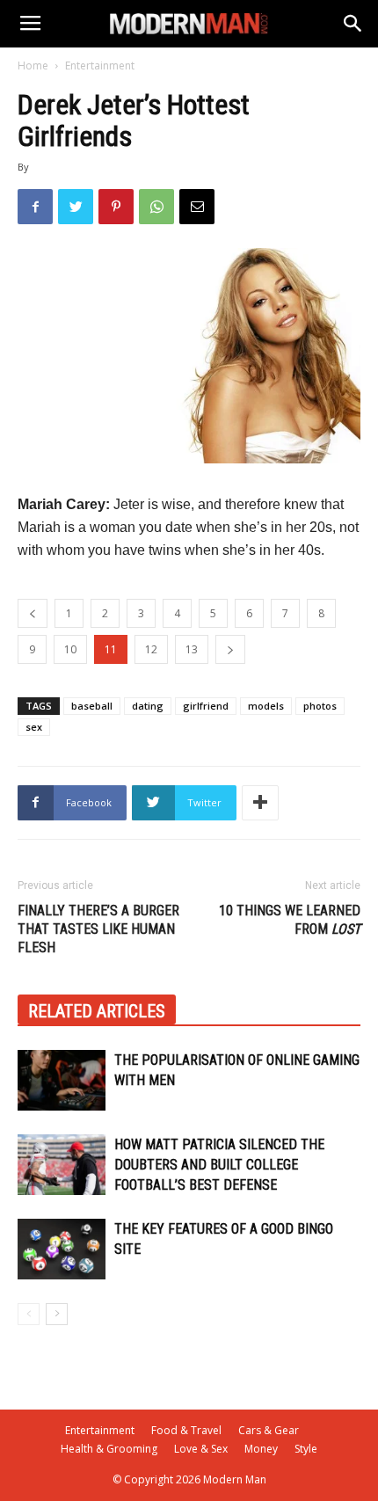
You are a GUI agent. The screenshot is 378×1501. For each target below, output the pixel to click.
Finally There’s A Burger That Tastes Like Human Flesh (98, 929)
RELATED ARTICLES (96, 1011)
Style (305, 1448)
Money (261, 1448)
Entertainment (99, 65)
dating (148, 705)
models (266, 705)
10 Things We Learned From (289, 919)
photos (320, 705)
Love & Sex (201, 1448)
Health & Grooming (109, 1448)
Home (33, 65)
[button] (353, 23)
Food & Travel (186, 1430)
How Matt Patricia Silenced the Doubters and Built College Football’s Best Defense (219, 1164)
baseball (92, 705)
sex (33, 726)
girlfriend (206, 705)
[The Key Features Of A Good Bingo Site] (61, 1249)
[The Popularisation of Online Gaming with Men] (61, 1080)
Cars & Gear (268, 1430)
